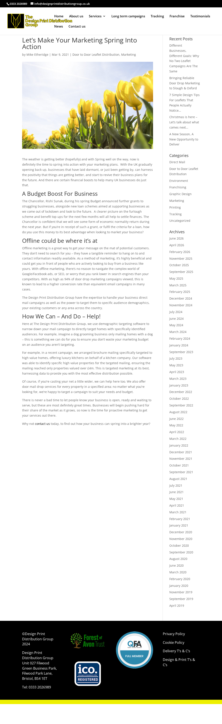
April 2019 (176, 605)
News (58, 26)
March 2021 (177, 512)
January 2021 (178, 525)
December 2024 (180, 298)
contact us (42, 424)
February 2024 (179, 338)
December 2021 (180, 452)
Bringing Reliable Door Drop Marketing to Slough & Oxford (184, 83)
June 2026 (176, 238)
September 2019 (181, 599)
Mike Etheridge (37, 54)
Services (95, 16)
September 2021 (181, 472)
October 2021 (179, 465)
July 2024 (175, 312)
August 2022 (178, 412)
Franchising (177, 187)
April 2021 (176, 505)
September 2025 (181, 272)
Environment (178, 181)
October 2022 (179, 398)
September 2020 (181, 552)
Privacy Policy (174, 633)
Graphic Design (180, 194)
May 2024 (176, 325)
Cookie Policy (174, 642)
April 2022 (176, 432)
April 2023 (176, 372)
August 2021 (178, 479)
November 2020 (180, 539)
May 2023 (176, 365)
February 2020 (179, 579)
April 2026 (176, 245)
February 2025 (179, 292)
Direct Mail (177, 162)
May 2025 (176, 278)
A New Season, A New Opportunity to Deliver (183, 139)
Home (59, 16)
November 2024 (180, 305)
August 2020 (178, 559)
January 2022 (178, 445)
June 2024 (176, 318)
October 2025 (179, 265)
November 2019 (180, 592)
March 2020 (177, 572)
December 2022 (180, 392)
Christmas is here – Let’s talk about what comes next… (184, 122)
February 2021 (179, 519)
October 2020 (179, 545)
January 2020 (178, 586)
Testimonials (200, 16)
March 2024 (177, 332)
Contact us (77, 26)
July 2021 (175, 485)
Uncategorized (179, 221)
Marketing (128, 54)
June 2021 (176, 492)
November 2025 (180, 258)
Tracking (157, 16)
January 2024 (178, 345)
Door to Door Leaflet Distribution (95, 54)
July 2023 (175, 358)
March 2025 (177, 285)
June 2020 (176, 565)
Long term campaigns (128, 16)
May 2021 (176, 499)
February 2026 (179, 252)
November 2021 (180, 459)
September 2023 (181, 352)
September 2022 (181, 405)
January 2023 (178, 385)
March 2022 (177, 439)
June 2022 (176, 419)
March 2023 (177, 379)
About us (76, 16)
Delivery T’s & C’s (177, 651)
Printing (175, 207)
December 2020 (180, 532)
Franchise (177, 16)
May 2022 (176, 425)
